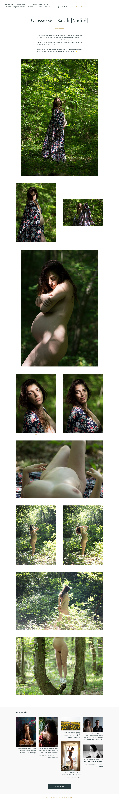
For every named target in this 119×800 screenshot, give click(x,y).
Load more (59, 786)
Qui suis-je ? (49, 7)
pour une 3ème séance (55, 51)
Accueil (8, 7)
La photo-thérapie (19, 7)
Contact (64, 7)
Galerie (40, 7)
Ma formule (31, 7)
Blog (57, 7)
